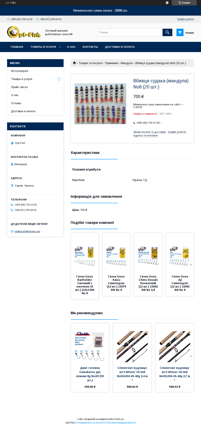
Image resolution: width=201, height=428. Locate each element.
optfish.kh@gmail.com (27, 231)
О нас (71, 46)
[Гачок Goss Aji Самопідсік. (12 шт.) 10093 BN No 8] (180, 252)
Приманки (111, 63)
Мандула (126, 63)
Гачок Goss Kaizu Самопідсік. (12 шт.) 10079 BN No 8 (117, 283)
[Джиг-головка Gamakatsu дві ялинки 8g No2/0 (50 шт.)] (90, 343)
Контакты (90, 46)
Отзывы (16, 103)
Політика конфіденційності (121, 422)
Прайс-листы (19, 87)
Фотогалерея (19, 71)
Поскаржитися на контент (90, 422)
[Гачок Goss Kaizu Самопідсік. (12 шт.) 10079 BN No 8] (116, 252)
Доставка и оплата (120, 46)
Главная (17, 46)
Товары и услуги (43, 46)
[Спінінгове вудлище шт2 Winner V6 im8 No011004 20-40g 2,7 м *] (175, 343)
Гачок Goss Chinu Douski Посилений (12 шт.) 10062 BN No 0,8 (149, 283)
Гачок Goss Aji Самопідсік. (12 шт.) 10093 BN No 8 (180, 283)
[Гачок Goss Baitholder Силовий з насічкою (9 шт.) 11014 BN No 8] (84, 252)
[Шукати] (167, 32)
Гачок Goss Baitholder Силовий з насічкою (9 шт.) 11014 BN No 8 (85, 285)
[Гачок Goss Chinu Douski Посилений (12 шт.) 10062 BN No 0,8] (148, 252)
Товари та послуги (90, 63)
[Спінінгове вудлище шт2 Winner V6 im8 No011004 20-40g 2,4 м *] (132, 343)
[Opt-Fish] (23, 36)
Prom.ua (119, 419)
